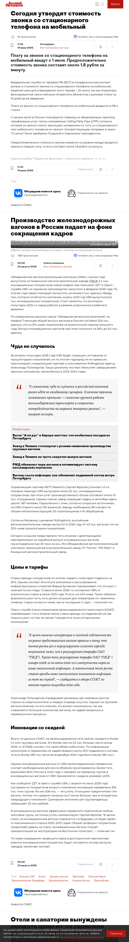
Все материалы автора (54, 47)
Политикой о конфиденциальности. (81, 936)
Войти (115, 4)
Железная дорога (96, 876)
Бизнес (42, 876)
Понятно (116, 933)
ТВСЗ (93, 281)
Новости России (81, 880)
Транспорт (78, 876)
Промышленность (58, 880)
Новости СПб (26, 876)
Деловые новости (59, 876)
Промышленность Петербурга (28, 880)
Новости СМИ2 (21, 205)
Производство (101, 880)
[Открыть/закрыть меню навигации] (97, 4)
